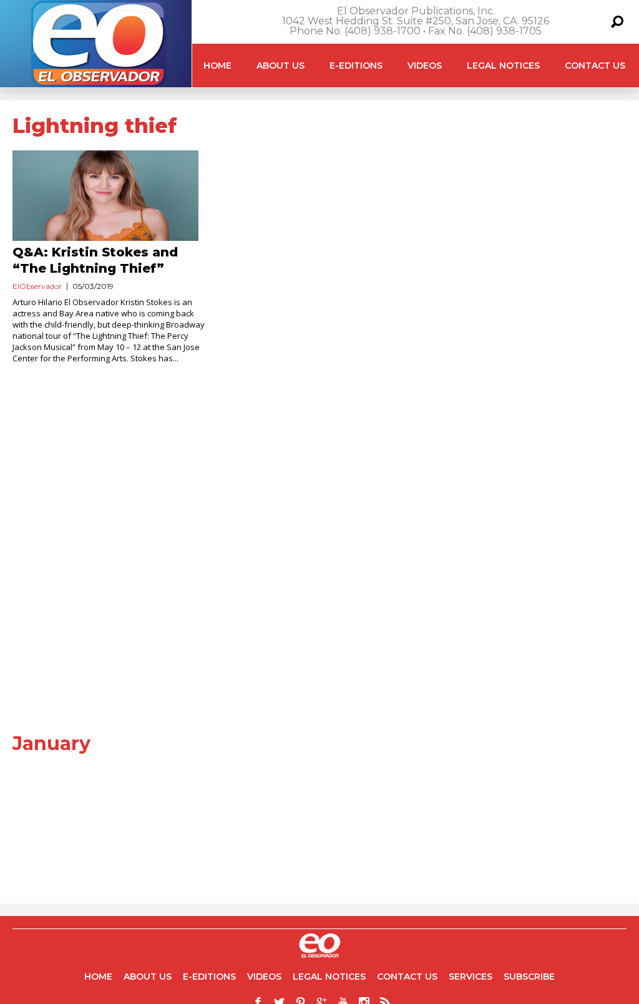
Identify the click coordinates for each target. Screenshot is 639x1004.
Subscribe (529, 976)
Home (217, 65)
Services (470, 976)
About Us (280, 65)
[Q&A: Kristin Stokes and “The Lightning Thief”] (110, 195)
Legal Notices (503, 65)
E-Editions (356, 65)
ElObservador (37, 286)
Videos (424, 65)
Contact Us (595, 65)
